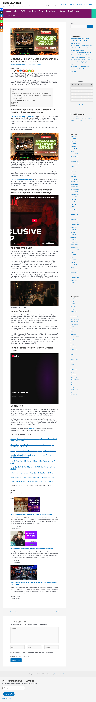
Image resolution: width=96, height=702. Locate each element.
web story (32, 429)
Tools (41, 11)
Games (62, 11)
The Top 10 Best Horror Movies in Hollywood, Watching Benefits (33, 451)
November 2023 (74, 219)
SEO (15, 11)
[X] (15, 71)
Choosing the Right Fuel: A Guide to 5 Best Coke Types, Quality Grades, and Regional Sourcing (80, 41)
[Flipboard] (1, 24)
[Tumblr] (1, 27)
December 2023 (74, 217)
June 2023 (73, 232)
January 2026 (74, 154)
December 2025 (74, 156)
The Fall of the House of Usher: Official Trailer (24, 100)
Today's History (74, 379)
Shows (72, 367)
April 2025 (73, 176)
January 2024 (74, 214)
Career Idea (73, 311)
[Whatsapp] (29, 71)
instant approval (74, 336)
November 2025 (74, 159)
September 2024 (75, 194)
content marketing (75, 319)
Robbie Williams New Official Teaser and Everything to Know (31, 481)
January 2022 (74, 270)
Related (15, 105)
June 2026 (73, 141)
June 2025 (73, 171)
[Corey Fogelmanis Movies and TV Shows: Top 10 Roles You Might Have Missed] (23, 538)
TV (71, 392)
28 (81, 100)
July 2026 (73, 138)
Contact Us (71, 4)
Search (72, 23)
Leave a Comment (15, 64)
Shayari (72, 364)
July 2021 (73, 282)
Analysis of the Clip (17, 97)
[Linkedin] (20, 71)
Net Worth (73, 347)
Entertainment (51, 11)
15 (85, 94)
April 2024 (73, 207)
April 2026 (73, 146)
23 (88, 97)
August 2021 (73, 280)
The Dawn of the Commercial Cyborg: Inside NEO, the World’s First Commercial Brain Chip (81, 69)
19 (75, 97)
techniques (73, 374)
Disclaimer (79, 4)
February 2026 (74, 151)
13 (78, 94)
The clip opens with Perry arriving (22, 116)
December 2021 (74, 272)
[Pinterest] (23, 71)
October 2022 (74, 247)
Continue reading (6, 698)
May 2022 (73, 260)
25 (72, 100)
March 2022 (73, 265)
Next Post (56, 612)
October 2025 (74, 161)
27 (78, 100)
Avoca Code (73, 116)
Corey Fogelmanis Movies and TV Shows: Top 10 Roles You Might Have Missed (31, 548)
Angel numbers (74, 299)
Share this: (15, 103)
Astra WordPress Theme (60, 674)
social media (73, 369)
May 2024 (73, 204)
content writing (74, 321)
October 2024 (74, 191)
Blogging (8, 11)
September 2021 (74, 277)
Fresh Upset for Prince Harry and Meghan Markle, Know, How (32, 477)
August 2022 (73, 252)
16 (88, 94)
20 (78, 97)
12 (75, 94)
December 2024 (74, 186)
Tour (71, 384)
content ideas (74, 316)
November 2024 (74, 189)
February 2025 (74, 181)
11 (72, 94)
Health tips (73, 334)
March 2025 (73, 179)
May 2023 (73, 234)
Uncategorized (74, 394)
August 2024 (73, 196)
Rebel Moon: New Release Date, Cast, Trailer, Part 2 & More (31, 473)
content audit (73, 314)
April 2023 (73, 237)
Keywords (73, 339)
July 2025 (73, 169)
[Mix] (26, 71)
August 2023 (73, 227)
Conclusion (15, 102)
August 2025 (73, 166)
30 (88, 100)
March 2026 (73, 149)
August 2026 (73, 136)
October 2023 (74, 222)
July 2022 (73, 255)
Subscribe (8, 694)
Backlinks (32, 11)
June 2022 (73, 257)
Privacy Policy (88, 4)
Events (72, 326)
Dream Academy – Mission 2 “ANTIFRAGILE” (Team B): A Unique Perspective (31, 514)
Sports (72, 372)
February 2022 (74, 267)
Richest (72, 357)
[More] (32, 71)
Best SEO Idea (12, 2)
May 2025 (73, 174)
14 (81, 94)
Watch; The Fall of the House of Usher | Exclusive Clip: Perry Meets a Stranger (32, 95)
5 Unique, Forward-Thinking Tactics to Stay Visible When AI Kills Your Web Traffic (81, 118)
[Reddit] (17, 71)
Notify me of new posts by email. (20, 656)
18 (72, 97)
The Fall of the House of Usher (21, 180)
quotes (72, 352)
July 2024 (73, 199)
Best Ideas (73, 306)
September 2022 (74, 249)
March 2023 (73, 239)
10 (91, 91)
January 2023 (74, 244)
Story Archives (10, 15)
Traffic (23, 11)
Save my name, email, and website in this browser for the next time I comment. (33, 652)
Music (72, 344)
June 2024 (73, 202)
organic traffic (74, 349)
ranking (72, 354)
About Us (63, 4)
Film (30, 64)
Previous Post (13, 612)
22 (85, 97)
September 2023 (75, 224)
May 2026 (73, 143)
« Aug (79, 104)
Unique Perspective (17, 98)
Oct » (83, 104)
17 (91, 94)
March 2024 (73, 209)
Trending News (73, 11)
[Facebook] (12, 71)
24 (91, 97)
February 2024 (74, 212)
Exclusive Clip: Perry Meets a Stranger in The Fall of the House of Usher (30, 93)
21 (81, 97)
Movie (33, 64)
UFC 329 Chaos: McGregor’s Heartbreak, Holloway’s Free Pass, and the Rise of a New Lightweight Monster (81, 48)
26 (75, 100)
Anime (72, 301)
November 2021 (74, 275)
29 (85, 100)
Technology (73, 377)
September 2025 (74, 164)
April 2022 (73, 262)
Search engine (74, 359)
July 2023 (73, 229)
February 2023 (74, 242)
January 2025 (74, 184)
